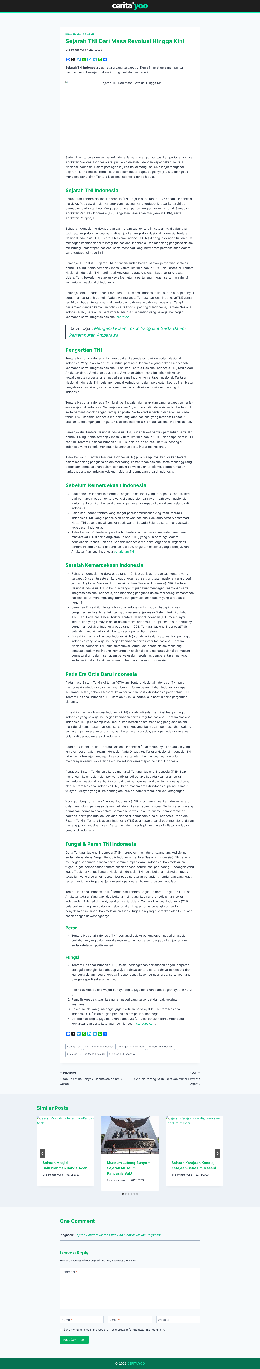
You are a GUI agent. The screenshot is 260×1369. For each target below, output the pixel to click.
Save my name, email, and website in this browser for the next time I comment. (114, 1329)
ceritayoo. (123, 317)
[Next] (217, 1153)
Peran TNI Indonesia (160, 1046)
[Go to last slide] (42, 1153)
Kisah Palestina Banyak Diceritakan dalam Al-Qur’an (92, 1078)
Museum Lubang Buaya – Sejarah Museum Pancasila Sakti (128, 1168)
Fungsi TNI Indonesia (131, 1046)
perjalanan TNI (124, 551)
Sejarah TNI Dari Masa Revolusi (86, 1054)
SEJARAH (88, 34)
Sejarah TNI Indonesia (122, 1054)
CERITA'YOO (136, 1363)
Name (66, 1320)
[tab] (123, 1194)
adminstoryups (77, 49)
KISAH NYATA (73, 34)
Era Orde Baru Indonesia (99, 1046)
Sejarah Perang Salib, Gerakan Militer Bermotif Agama (167, 1078)
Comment (69, 1272)
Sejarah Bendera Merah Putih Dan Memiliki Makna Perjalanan (118, 1235)
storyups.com (145, 1023)
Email (115, 1320)
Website (163, 1320)
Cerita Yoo (73, 1046)
